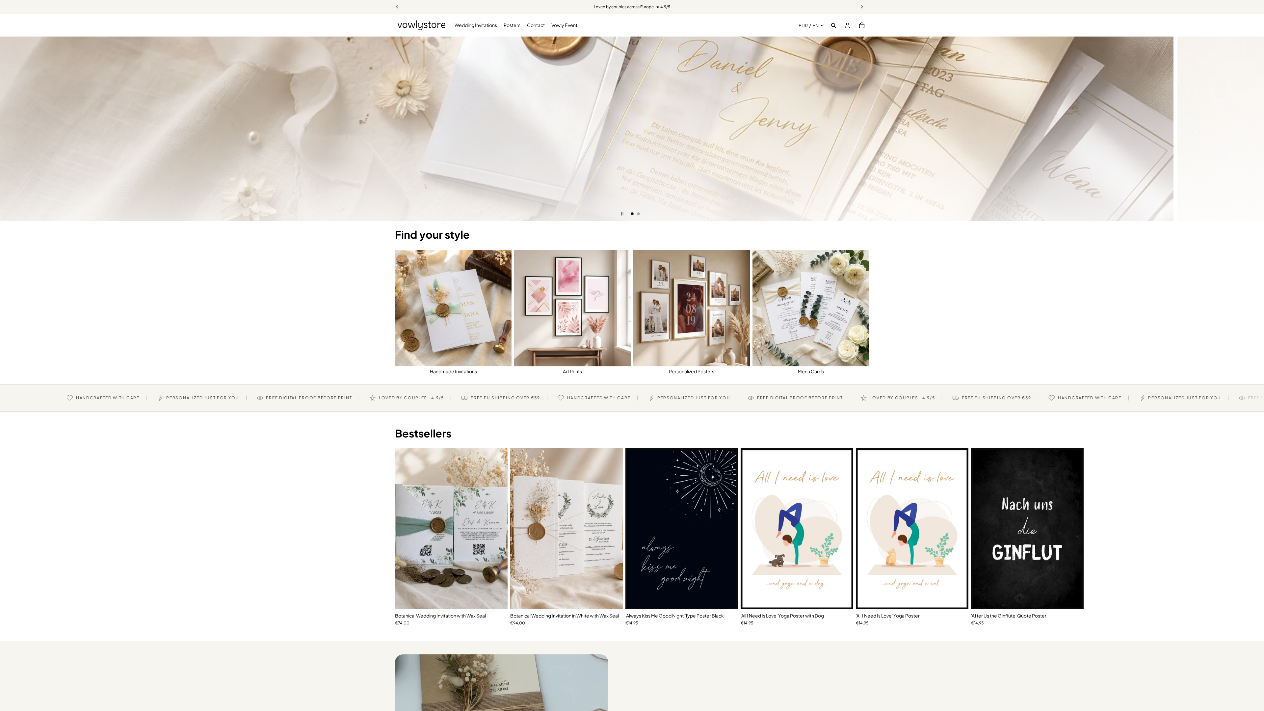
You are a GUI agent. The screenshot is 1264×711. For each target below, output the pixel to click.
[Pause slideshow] (622, 213)
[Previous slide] (10, 128)
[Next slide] (1254, 128)
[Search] (833, 25)
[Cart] (862, 25)
